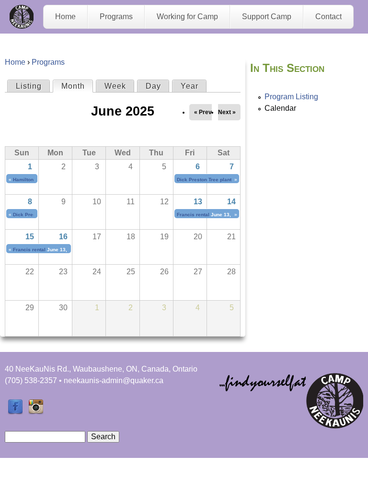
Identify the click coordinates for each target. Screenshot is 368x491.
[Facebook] (15, 412)
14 (231, 202)
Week (115, 86)
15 (29, 237)
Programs (116, 16)
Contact (328, 16)
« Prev (203, 112)
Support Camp (266, 16)
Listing (29, 86)
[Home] (21, 17)
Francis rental (193, 214)
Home (65, 16)
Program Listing (291, 97)
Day (153, 86)
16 (63, 237)
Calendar (280, 108)
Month (76, 86)
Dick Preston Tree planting (208, 179)
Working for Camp (187, 16)
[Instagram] (36, 412)
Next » (227, 112)
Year (189, 86)
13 (198, 202)
